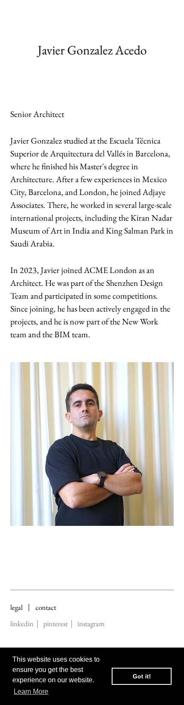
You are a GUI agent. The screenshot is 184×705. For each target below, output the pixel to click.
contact (46, 607)
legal (16, 607)
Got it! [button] (142, 676)
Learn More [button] (31, 691)
